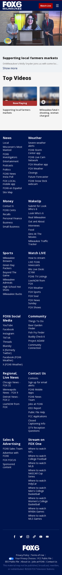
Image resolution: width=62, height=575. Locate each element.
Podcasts (8, 165)
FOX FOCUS (9, 460)
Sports (8, 253)
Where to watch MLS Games (37, 517)
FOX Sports (34, 292)
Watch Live (45, 6)
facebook (14, 536)
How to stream (36, 257)
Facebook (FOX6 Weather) (12, 359)
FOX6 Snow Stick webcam (37, 182)
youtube (41, 536)
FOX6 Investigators (10, 155)
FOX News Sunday (34, 301)
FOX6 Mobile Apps (35, 391)
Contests (33, 378)
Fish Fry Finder (36, 332)
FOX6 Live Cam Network (36, 159)
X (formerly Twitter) (9, 351)
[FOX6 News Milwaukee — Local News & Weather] (13, 5)
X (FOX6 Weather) (13, 364)
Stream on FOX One (36, 442)
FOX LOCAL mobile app (9, 182)
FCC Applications (37, 416)
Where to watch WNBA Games (37, 510)
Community (37, 316)
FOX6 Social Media (11, 318)
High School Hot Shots (12, 288)
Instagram (8, 333)
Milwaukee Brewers (9, 259)
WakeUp (34, 201)
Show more (10, 68)
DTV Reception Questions (36, 429)
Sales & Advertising (11, 442)
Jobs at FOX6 (35, 404)
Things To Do (36, 321)
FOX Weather (35, 168)
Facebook (8, 329)
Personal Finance (12, 218)
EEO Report (34, 408)
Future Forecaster (38, 176)
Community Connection (34, 346)
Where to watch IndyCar (37, 482)
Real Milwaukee (37, 217)
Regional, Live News (11, 375)
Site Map (8, 192)
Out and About (36, 221)
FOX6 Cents (9, 210)
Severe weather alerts (37, 144)
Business (8, 222)
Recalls (7, 214)
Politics (7, 169)
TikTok (6, 337)
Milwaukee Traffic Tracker (38, 242)
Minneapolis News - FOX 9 (10, 391)
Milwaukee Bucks (12, 294)
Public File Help (36, 412)
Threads (7, 341)
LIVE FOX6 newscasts (34, 263)
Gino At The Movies (35, 235)
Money (8, 201)
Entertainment (11, 161)
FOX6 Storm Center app (35, 151)
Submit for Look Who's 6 (37, 207)
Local (6, 142)
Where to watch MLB (37, 464)
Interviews (34, 225)
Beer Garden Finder (35, 327)
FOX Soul (33, 296)
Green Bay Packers (8, 266)
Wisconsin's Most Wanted (12, 148)
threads (34, 536)
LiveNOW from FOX (36, 282)
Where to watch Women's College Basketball (38, 501)
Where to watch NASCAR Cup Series (37, 473)
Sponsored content (9, 465)
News (7, 138)
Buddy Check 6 (36, 336)
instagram (27, 536)
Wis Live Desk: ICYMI (36, 271)
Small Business (11, 226)
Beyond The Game (9, 274)
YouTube (8, 325)
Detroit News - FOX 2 (11, 398)
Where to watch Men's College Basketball (37, 491)
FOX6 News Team (34, 398)
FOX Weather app (38, 164)
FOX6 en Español (12, 188)
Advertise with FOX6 (10, 454)
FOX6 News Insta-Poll (9, 175)
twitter (21, 536)
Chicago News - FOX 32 (11, 384)
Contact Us (37, 373)
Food (31, 229)
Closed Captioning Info (36, 422)
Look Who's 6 (36, 213)
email (47, 536)
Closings (33, 172)
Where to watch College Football (37, 457)
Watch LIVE (37, 253)
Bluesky (7, 345)
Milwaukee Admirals (9, 281)
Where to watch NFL (37, 450)
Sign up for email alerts (37, 384)
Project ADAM (36, 340)
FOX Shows (34, 307)
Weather (35, 138)
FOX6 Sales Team (13, 448)
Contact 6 (8, 206)
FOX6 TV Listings (37, 276)
